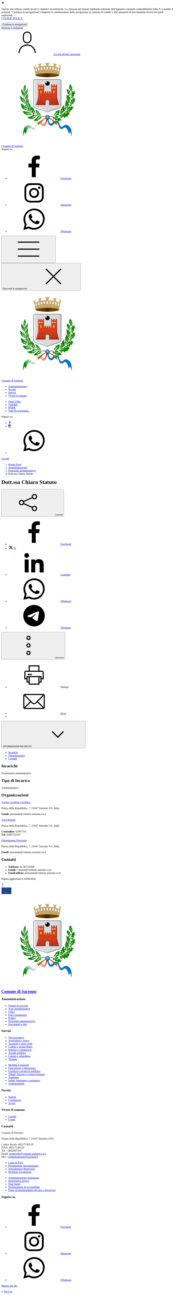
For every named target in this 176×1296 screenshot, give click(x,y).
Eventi (11, 1119)
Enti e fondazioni (17, 1015)
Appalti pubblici (17, 1053)
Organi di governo (18, 1005)
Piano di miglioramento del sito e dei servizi (32, 1190)
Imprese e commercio (19, 1049)
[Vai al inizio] (2, 885)
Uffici (11, 1011)
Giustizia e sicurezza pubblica (24, 1071)
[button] (17, 386)
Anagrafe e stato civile (20, 1043)
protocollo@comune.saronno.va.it (27, 1153)
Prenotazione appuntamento (23, 1165)
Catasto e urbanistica (19, 1056)
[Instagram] (9, 426)
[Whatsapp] (34, 452)
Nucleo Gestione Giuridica (15, 802)
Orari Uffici (14, 401)
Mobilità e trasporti (18, 1065)
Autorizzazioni (16, 1083)
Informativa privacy (19, 1180)
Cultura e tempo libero (20, 1046)
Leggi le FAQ (15, 1162)
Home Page (14, 464)
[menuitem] (39, 544)
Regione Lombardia (12, 27)
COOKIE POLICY (12, 18)
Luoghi (12, 1116)
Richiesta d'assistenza (19, 1171)
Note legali (14, 1184)
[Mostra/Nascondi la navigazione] (28, 249)
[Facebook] (9, 422)
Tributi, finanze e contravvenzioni (26, 1074)
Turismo (12, 1059)
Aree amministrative (19, 1008)
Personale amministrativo (21, 470)
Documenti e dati (17, 1024)
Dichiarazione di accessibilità (24, 1187)
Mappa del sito (9, 1285)
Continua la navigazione (14, 24)
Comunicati (14, 1100)
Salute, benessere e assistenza (24, 1080)
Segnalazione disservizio (21, 1168)
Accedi (5, 458)
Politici (12, 1018)
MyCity (8, 1291)
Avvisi (11, 1103)
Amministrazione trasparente (23, 1177)
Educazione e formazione (22, 1068)
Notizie (12, 1097)
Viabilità (12, 404)
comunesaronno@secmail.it (23, 1156)
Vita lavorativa (16, 1037)
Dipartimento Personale (14, 840)
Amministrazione (17, 467)
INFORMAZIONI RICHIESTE (17, 746)
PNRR (12, 407)
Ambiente (13, 1077)
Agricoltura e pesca (18, 1040)
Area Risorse (8, 819)
